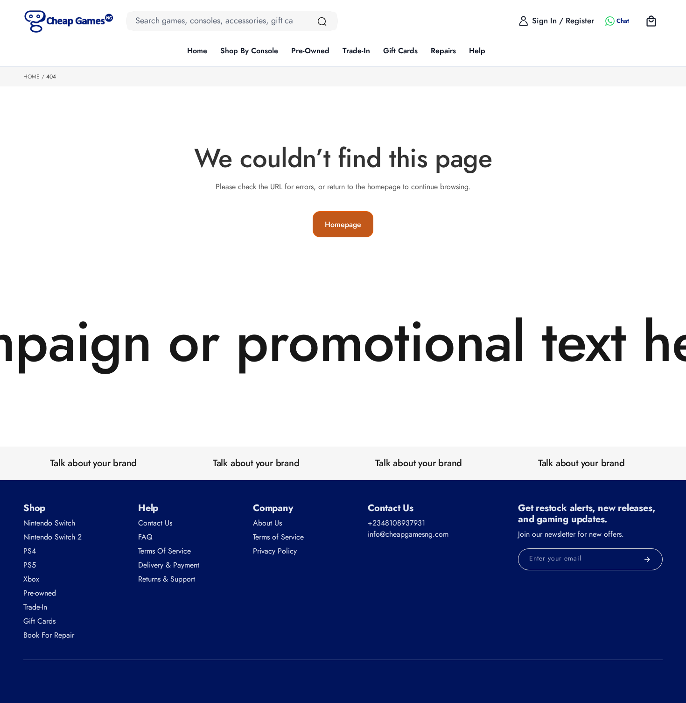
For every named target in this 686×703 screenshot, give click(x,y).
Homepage (343, 224)
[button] (249, 51)
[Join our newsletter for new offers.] (647, 559)
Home (31, 76)
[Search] (322, 21)
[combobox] (232, 21)
